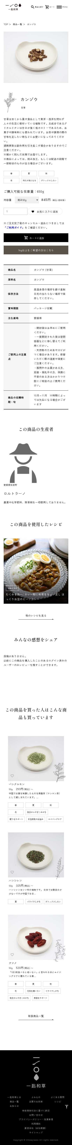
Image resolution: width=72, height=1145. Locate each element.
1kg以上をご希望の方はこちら (36, 250)
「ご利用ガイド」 (14, 227)
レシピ (57, 1101)
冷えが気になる (29, 180)
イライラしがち (34, 901)
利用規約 (36, 1123)
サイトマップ (36, 1132)
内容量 (8, 200)
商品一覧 (17, 24)
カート (52, 7)
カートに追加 (36, 238)
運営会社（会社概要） (35, 1128)
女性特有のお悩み (35, 819)
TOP (6, 24)
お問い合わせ (36, 1114)
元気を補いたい (34, 990)
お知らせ (14, 1105)
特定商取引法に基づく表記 (36, 1110)
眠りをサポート (16, 819)
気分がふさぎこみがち (36, 812)
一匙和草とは (14, 1097)
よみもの (36, 1097)
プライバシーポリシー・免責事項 (36, 1119)
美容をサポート (40, 997)
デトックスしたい (48, 180)
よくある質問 (58, 1097)
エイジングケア (55, 819)
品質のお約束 (36, 1101)
